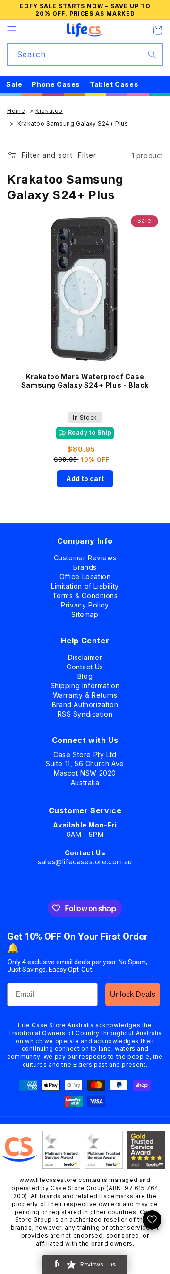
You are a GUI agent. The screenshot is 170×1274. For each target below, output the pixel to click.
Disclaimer (85, 655)
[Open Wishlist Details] (152, 1219)
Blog (85, 674)
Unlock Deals (132, 994)
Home (16, 110)
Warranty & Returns (85, 693)
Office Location (85, 575)
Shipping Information (85, 684)
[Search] (152, 54)
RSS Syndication (85, 712)
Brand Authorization (85, 702)
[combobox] (85, 54)
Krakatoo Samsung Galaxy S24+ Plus (72, 123)
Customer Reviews (85, 556)
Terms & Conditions (85, 593)
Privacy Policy (85, 603)
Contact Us (85, 665)
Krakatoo (49, 110)
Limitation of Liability (85, 584)
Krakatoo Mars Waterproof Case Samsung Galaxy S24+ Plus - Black (85, 380)
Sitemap (84, 612)
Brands (85, 565)
